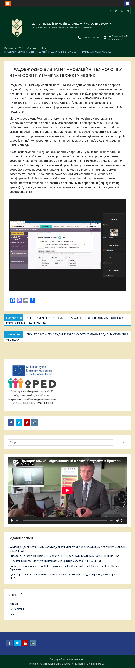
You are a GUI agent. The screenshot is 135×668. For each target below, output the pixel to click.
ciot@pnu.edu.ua (91, 38)
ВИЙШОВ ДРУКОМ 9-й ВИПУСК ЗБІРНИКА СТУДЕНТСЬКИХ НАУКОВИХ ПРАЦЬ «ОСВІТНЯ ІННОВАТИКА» (65, 556)
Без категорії (17, 609)
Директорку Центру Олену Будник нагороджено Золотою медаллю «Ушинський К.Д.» (56, 561)
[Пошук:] (61, 442)
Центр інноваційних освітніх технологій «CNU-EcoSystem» (72, 23)
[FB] (110, 11)
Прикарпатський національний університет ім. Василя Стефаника (63, 663)
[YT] (121, 11)
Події (12, 614)
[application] (67, 490)
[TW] (116, 11)
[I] (127, 11)
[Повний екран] (123, 520)
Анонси (14, 604)
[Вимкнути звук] (117, 520)
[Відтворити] (12, 520)
